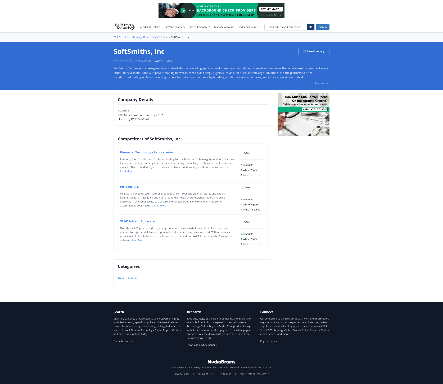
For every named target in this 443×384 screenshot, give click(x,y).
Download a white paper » (202, 345)
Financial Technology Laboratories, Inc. (150, 152)
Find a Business (247, 27)
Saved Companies (199, 27)
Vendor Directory (150, 27)
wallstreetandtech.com (253, 374)
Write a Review (163, 61)
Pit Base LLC (129, 187)
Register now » (268, 341)
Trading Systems (127, 278)
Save (247, 152)
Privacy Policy (181, 374)
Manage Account (224, 27)
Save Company (316, 51)
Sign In (323, 27)
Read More (126, 171)
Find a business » (124, 341)
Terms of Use (205, 374)
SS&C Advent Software (137, 221)
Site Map (226, 374)
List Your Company (174, 27)
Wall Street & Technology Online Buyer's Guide (141, 37)
